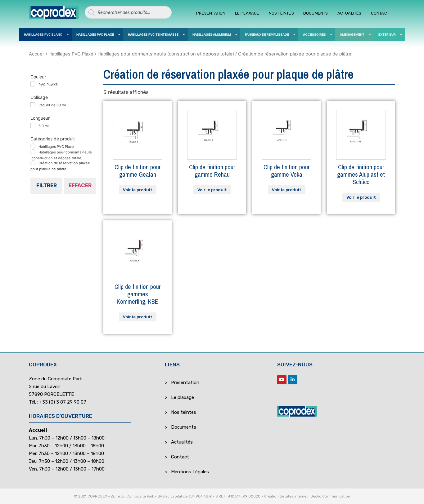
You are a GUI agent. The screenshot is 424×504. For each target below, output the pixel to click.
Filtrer (46, 185)
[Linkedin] (292, 379)
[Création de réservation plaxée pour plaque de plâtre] (32, 162)
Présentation (210, 13)
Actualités (349, 13)
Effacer (80, 185)
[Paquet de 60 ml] (32, 104)
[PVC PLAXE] (32, 84)
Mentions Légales (190, 472)
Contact (380, 13)
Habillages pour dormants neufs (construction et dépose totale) (165, 54)
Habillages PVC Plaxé (70, 54)
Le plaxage (247, 13)
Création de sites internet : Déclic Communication (307, 496)
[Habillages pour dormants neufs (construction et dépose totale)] (32, 151)
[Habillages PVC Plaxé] (32, 146)
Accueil (36, 54)
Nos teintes (281, 13)
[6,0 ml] (32, 125)
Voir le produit (137, 190)
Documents (315, 13)
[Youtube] (281, 379)
